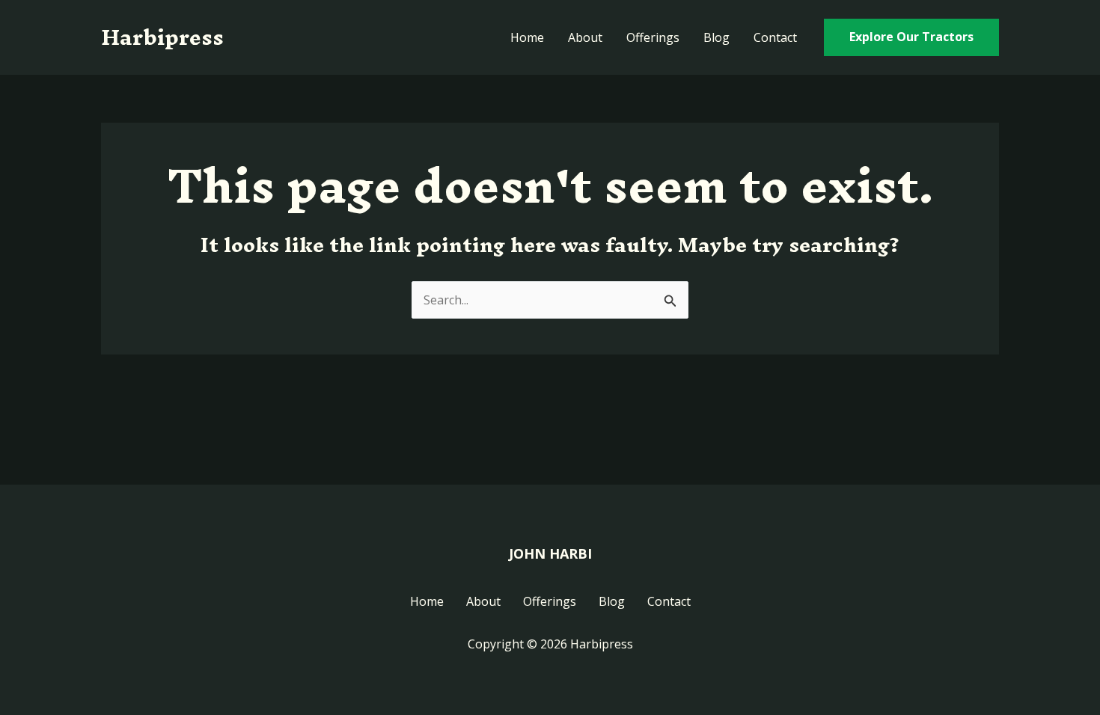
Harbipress (162, 37)
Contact (775, 37)
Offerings (652, 37)
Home (527, 37)
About (585, 37)
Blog (716, 37)
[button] (911, 37)
